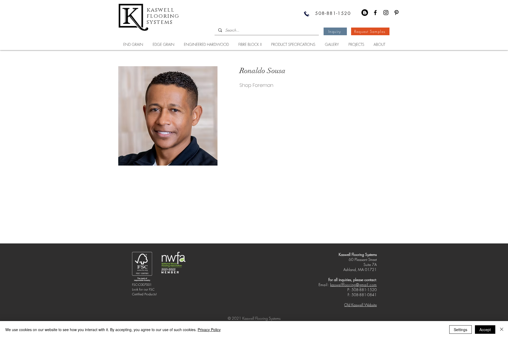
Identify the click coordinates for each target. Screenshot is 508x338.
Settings (460, 329)
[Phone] (306, 13)
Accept (485, 329)
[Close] (501, 329)
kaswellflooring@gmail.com (353, 284)
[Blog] (364, 12)
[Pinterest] (396, 12)
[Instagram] (386, 12)
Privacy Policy (209, 329)
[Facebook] (375, 12)
